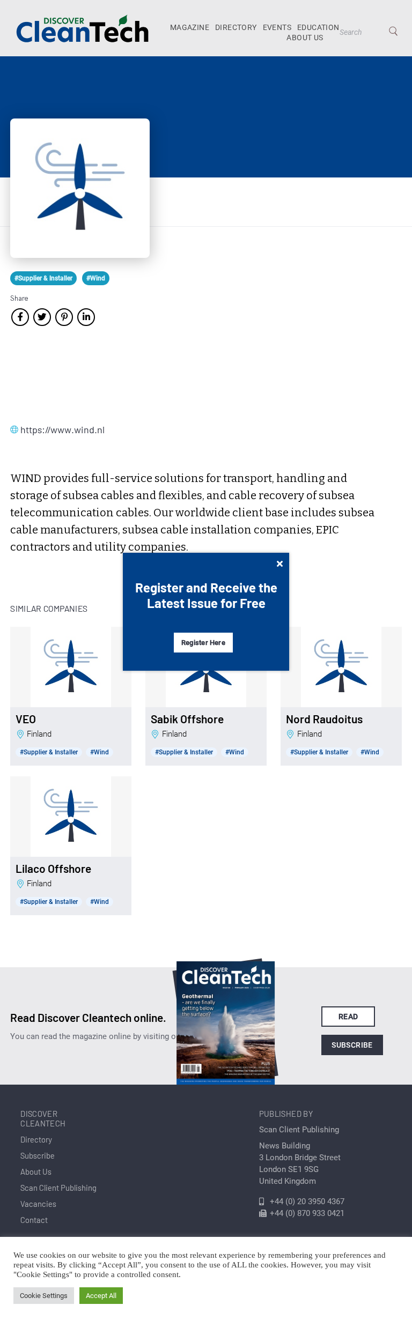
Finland (39, 734)
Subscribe (352, 1045)
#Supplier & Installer (43, 278)
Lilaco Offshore (53, 868)
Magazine (189, 27)
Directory (236, 27)
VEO (26, 719)
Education (318, 27)
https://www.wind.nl (62, 429)
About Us (304, 37)
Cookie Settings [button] (44, 1296)
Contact (34, 1220)
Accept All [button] (101, 1296)
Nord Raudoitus (324, 719)
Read (348, 1016)
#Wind (95, 278)
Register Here (203, 643)
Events (277, 27)
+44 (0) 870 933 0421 (307, 1213)
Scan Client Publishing (58, 1187)
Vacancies (38, 1203)
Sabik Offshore (187, 719)
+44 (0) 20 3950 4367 (307, 1201)
